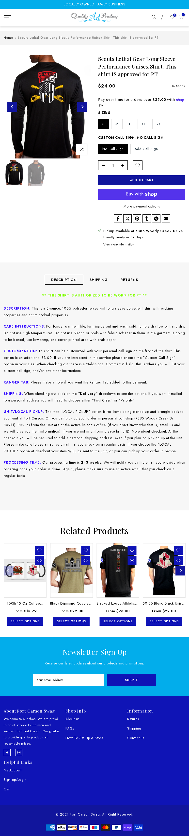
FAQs (69, 728)
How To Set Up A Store (84, 737)
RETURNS (129, 279)
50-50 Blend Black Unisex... (166, 603)
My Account (13, 770)
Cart (7, 789)
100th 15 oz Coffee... (25, 603)
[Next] (82, 107)
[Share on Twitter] (127, 218)
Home (8, 37)
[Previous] (12, 107)
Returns (133, 718)
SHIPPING (99, 279)
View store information (118, 244)
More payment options (142, 206)
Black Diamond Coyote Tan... (74, 603)
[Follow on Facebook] (7, 752)
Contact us (135, 737)
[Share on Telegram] (156, 218)
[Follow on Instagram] (19, 752)
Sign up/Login (15, 779)
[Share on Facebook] (118, 218)
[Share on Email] (166, 218)
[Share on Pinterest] (137, 218)
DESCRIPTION (64, 279)
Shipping (134, 728)
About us (72, 718)
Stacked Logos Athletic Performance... (128, 603)
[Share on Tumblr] (146, 218)
